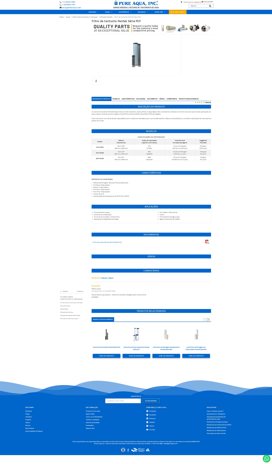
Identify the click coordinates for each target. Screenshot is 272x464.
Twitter (151, 426)
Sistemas (92, 12)
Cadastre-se (197, 2)
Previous (204, 319)
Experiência (124, 12)
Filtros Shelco (64, 309)
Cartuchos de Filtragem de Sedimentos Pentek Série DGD (166, 348)
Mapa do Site (90, 428)
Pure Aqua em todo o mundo (216, 433)
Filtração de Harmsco (66, 312)
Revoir (111, 278)
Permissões (90, 425)
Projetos (28, 419)
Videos (27, 422)
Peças (107, 12)
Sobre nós (159, 12)
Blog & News (29, 428)
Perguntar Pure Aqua (93, 411)
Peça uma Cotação (177, 12)
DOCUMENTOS (152, 99)
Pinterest (152, 418)
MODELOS (116, 99)
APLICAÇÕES (140, 99)
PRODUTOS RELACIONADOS (189, 99)
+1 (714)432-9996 (68, 2)
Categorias (80, 291)
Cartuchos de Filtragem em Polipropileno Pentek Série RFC (196, 348)
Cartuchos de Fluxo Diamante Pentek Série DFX (136, 348)
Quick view (106, 334)
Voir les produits (106, 355)
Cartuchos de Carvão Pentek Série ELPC (106, 347)
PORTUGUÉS (207, 2)
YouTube (152, 429)
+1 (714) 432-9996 (157, 443)
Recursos (142, 12)
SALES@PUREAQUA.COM (71, 7)
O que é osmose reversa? (215, 411)
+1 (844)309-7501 (68, 4)
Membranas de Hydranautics (216, 430)
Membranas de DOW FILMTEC (216, 427)
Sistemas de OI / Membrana (216, 414)
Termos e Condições (92, 419)
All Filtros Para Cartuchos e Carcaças (71, 302)
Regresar (65, 291)
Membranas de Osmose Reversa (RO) (219, 425)
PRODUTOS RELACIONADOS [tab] (103, 319)
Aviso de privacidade (93, 422)
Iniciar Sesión (187, 2)
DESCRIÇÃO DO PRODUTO (101, 99)
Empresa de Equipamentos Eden (70, 315)
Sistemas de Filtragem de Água (217, 422)
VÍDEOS (162, 99)
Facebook (152, 415)
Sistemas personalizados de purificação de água (216, 418)
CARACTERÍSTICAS (128, 99)
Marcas (27, 425)
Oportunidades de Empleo (34, 431)
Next (208, 319)
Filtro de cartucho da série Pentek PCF (107, 242)
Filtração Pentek (65, 306)
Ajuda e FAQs (90, 414)
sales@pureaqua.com (170, 443)
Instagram (152, 411)
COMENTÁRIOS (171, 99)
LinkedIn (152, 422)
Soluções (28, 417)
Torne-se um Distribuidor (94, 417)
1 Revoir (208, 102)
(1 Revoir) (104, 278)
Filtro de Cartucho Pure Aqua (69, 318)
